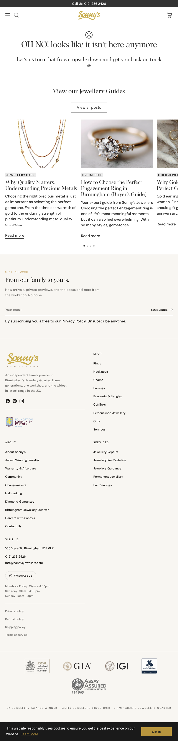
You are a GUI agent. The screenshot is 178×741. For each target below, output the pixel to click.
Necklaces (100, 372)
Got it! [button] (156, 731)
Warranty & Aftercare (20, 468)
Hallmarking (13, 493)
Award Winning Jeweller (22, 460)
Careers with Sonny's (20, 518)
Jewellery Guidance (107, 468)
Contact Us (13, 526)
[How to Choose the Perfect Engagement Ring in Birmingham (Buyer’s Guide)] (117, 144)
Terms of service (16, 635)
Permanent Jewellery (108, 477)
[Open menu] (7, 15)
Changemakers (15, 485)
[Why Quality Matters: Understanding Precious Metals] (41, 144)
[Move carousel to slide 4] (94, 246)
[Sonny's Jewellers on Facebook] (7, 401)
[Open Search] (16, 15)
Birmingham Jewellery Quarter (27, 510)
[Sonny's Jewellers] (89, 15)
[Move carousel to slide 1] (84, 246)
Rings (97, 363)
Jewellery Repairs (105, 452)
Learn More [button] (29, 734)
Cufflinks (99, 404)
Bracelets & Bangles (107, 396)
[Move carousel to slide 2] (87, 246)
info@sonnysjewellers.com (24, 563)
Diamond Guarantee (19, 501)
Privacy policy (14, 611)
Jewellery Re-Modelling (109, 460)
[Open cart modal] (169, 15)
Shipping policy (15, 627)
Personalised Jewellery (109, 413)
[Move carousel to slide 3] (90, 246)
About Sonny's (15, 452)
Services (99, 429)
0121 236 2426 (15, 556)
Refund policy (14, 619)
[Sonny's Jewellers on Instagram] (21, 401)
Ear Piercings (102, 485)
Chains (98, 380)
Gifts (97, 421)
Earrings (99, 388)
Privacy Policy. (74, 321)
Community (13, 477)
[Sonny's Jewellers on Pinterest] (14, 401)
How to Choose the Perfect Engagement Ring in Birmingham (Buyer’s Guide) (114, 188)
